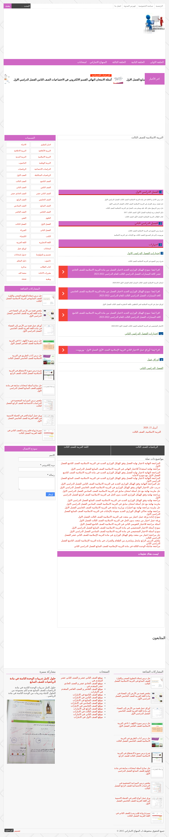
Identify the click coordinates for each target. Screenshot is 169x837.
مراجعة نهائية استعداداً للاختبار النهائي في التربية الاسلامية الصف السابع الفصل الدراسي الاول (115, 469)
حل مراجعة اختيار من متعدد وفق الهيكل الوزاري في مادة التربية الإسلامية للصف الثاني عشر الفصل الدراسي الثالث (112, 536)
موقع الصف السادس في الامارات (87, 703)
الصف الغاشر (20, 212)
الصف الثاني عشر (43, 193)
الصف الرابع (21, 199)
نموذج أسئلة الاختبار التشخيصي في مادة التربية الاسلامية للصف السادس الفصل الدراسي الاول (115, 531)
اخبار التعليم (46, 144)
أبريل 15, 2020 (150, 427)
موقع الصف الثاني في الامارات (88, 714)
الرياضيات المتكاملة (43, 175)
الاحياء (23, 144)
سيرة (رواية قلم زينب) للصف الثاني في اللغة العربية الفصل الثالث (24, 431)
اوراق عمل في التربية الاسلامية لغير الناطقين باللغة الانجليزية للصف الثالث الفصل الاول (133, 304)
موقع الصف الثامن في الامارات (88, 697)
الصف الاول (21, 175)
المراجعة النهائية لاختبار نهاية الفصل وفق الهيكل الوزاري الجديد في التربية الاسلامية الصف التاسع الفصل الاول (110, 464)
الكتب (48, 236)
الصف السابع (45, 206)
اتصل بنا (118, 6)
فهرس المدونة (130, 6)
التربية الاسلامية (153, 432)
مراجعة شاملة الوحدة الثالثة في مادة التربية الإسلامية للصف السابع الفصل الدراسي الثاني (117, 546)
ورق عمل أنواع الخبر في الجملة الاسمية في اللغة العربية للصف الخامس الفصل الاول (24, 418)
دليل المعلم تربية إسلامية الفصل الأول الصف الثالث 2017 (143, 212)
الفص (24, 218)
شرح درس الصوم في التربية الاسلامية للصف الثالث (145, 231)
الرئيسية (159, 6)
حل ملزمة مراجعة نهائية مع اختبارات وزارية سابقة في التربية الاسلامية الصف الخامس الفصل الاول (112, 507)
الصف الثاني (21, 187)
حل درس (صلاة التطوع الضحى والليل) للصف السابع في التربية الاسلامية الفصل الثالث (24, 298)
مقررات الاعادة (45, 273)
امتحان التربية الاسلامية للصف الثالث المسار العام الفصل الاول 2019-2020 (138, 283)
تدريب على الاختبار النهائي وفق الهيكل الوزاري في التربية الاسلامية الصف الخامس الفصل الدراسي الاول (110, 487)
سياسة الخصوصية (145, 6)
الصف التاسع (45, 181)
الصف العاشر (45, 212)
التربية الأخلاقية (45, 151)
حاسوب (48, 261)
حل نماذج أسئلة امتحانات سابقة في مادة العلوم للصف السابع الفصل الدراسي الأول (24, 388)
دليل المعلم (21, 261)
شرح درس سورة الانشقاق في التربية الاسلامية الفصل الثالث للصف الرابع (25, 371)
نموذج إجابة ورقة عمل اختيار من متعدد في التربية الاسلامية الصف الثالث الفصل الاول (119, 517)
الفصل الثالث (20, 224)
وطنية (48, 279)
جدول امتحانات (20, 254)
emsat (24, 279)
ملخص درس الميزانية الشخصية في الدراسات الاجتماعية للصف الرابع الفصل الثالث (24, 403)
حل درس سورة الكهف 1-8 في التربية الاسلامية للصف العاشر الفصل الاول (25, 342)
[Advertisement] (64, 36)
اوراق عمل (21, 248)
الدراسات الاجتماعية (116, 75)
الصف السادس (20, 206)
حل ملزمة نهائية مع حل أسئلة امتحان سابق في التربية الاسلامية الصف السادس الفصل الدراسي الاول (111, 491)
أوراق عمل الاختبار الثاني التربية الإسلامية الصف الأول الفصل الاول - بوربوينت (113, 350)
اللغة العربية (21, 242)
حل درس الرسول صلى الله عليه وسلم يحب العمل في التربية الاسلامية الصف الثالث (134, 208)
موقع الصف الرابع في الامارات (88, 708)
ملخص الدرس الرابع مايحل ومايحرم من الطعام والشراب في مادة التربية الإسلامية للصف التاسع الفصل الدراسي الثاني (110, 542)
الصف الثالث (138, 432)
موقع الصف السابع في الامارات (88, 700)
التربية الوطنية (45, 163)
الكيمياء (23, 236)
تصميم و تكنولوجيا (43, 254)
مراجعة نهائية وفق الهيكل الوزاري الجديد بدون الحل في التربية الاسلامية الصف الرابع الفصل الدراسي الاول (111, 496)
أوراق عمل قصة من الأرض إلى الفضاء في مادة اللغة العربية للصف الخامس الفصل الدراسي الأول (25, 328)
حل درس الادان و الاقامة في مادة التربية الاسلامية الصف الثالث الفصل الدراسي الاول (134, 199)
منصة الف (22, 273)
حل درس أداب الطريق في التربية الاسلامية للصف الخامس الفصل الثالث (25, 356)
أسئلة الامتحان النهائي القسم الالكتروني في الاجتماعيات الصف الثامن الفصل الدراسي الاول (78, 79)
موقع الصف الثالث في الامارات (88, 711)
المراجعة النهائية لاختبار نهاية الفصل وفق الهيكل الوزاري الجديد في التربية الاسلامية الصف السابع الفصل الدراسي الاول (110, 479)
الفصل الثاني (45, 230)
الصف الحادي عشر (18, 193)
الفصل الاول (46, 224)
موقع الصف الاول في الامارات (88, 717)
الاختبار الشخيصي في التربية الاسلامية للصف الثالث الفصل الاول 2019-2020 (137, 326)
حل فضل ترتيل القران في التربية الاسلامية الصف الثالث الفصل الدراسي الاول (136, 204)
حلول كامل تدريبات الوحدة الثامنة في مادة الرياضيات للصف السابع (33, 680)
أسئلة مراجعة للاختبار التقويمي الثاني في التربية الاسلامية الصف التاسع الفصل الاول (120, 524)
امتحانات (81, 62)
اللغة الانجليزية (45, 242)
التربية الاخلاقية (20, 151)
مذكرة (23, 267)
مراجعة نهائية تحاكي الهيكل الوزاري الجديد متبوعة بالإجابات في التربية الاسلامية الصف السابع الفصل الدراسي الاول (112, 512)
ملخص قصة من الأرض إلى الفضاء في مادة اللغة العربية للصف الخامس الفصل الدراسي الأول (24, 313)
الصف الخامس (45, 199)
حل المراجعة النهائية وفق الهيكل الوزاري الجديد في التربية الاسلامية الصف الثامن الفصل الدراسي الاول (110, 484)
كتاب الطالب (45, 267)
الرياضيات (22, 169)
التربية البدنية (21, 157)
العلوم (48, 218)
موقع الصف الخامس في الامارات (87, 706)
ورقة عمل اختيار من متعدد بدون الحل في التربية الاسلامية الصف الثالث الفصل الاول (119, 520)
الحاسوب (22, 163)
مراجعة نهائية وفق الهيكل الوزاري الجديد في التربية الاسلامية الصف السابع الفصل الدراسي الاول (114, 500)
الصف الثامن (46, 187)
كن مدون (9, 830)
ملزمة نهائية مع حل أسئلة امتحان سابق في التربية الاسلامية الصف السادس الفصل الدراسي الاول (113, 504)
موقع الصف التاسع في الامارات (88, 694)
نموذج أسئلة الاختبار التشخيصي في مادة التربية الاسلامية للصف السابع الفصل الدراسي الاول (116, 527)
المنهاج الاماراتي (98, 62)
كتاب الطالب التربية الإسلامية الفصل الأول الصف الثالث (144, 217)
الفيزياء (23, 230)
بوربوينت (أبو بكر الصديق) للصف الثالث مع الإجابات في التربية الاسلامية (138, 235)
